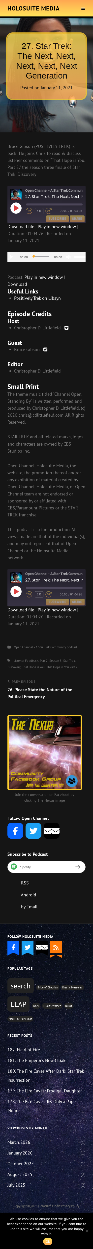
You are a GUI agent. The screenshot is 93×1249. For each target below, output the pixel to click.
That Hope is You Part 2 (61, 667)
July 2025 (16, 1185)
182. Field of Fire (23, 1050)
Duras (68, 1006)
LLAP (18, 1004)
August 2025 (19, 1174)
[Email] (52, 831)
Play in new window (57, 226)
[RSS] (56, 947)
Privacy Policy (70, 1206)
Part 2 (44, 661)
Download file (20, 226)
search (21, 985)
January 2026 (19, 1153)
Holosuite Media (33, 8)
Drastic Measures (72, 987)
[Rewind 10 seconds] (29, 211)
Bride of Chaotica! (47, 987)
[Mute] (68, 257)
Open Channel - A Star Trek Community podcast (45, 647)
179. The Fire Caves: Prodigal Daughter (44, 1091)
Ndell (36, 1006)
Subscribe (57, 218)
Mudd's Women (52, 1006)
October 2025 (20, 1163)
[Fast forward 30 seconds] (52, 211)
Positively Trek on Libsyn (37, 298)
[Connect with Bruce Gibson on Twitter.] (45, 349)
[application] (46, 257)
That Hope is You (33, 667)
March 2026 (18, 1142)
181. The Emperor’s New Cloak (36, 1060)
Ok (48, 1242)
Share (77, 218)
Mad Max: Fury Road (20, 1019)
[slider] (80, 256)
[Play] (11, 257)
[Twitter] (33, 831)
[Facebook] (15, 831)
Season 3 (55, 661)
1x (39, 211)
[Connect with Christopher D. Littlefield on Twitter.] (66, 328)
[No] (86, 1230)
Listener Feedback (25, 661)
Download (17, 284)
